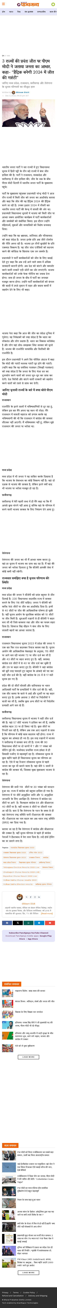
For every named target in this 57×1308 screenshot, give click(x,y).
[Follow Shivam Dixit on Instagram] (35, 897)
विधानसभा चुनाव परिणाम (27, 862)
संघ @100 (29, 12)
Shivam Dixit (22, 92)
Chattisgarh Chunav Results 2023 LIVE (21, 872)
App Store (33, 939)
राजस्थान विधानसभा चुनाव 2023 (14, 853)
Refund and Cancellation (13, 1296)
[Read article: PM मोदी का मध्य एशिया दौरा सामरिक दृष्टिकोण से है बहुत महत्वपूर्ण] (9, 1191)
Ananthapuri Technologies (27, 1303)
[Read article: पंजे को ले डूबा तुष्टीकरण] (7, 1048)
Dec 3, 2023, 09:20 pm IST (17, 96)
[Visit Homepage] (28, 4)
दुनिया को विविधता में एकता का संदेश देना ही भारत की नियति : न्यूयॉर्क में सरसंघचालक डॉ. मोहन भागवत (34, 1250)
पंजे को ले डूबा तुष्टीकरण (24, 1045)
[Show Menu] (3, 4)
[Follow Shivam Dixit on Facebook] (30, 897)
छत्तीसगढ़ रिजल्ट (44, 862)
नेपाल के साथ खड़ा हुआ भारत (28, 1199)
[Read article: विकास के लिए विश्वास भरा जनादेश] (7, 1014)
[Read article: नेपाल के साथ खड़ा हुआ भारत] (9, 1203)
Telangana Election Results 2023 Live (21, 867)
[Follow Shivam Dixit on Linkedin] (39, 897)
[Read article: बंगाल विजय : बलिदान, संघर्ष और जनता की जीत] (7, 1004)
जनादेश (45, 857)
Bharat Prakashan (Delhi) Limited (17, 1300)
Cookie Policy (29, 1293)
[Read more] (47, 913)
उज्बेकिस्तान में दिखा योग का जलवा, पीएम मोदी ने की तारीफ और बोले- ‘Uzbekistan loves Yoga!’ (35, 1179)
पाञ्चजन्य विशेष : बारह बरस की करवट (30, 990)
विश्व (18, 12)
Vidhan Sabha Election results (18, 884)
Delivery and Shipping (37, 1296)
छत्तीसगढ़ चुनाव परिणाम (44, 884)
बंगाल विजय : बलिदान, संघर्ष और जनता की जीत (34, 1001)
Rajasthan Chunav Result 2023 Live (20, 876)
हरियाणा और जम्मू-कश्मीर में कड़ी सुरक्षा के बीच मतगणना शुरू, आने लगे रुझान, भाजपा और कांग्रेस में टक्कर (34, 1036)
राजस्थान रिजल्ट (34, 857)
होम (3, 12)
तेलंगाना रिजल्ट (47, 867)
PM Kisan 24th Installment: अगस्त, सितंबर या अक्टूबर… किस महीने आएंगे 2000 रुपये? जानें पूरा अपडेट (35, 1262)
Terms (16, 1293)
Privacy (5, 1293)
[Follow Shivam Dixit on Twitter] (26, 897)
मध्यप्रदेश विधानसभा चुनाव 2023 (22, 848)
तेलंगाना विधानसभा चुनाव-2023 (14, 857)
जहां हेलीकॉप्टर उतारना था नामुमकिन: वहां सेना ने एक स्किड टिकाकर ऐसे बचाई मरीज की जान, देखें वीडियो (35, 1167)
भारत (11, 12)
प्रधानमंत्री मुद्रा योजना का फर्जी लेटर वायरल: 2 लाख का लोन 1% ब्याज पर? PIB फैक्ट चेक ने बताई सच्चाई (35, 1238)
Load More (29, 1057)
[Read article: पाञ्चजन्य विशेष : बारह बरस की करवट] (7, 993)
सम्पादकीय (41, 12)
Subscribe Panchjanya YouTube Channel (28, 933)
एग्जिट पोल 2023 (35, 853)
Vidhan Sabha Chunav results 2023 (20, 880)
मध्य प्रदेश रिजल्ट (9, 862)
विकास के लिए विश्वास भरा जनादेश (29, 1012)
